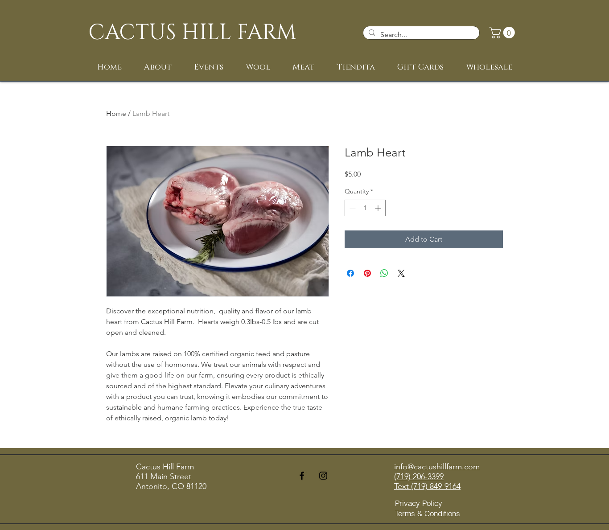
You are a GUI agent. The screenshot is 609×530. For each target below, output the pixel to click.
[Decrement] (351, 208)
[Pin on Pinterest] (367, 273)
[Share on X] (401, 273)
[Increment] (378, 208)
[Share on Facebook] (350, 273)
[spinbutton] (365, 208)
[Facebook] (301, 475)
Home (116, 113)
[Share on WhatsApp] (384, 273)
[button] (503, 32)
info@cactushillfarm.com (437, 467)
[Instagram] (323, 475)
